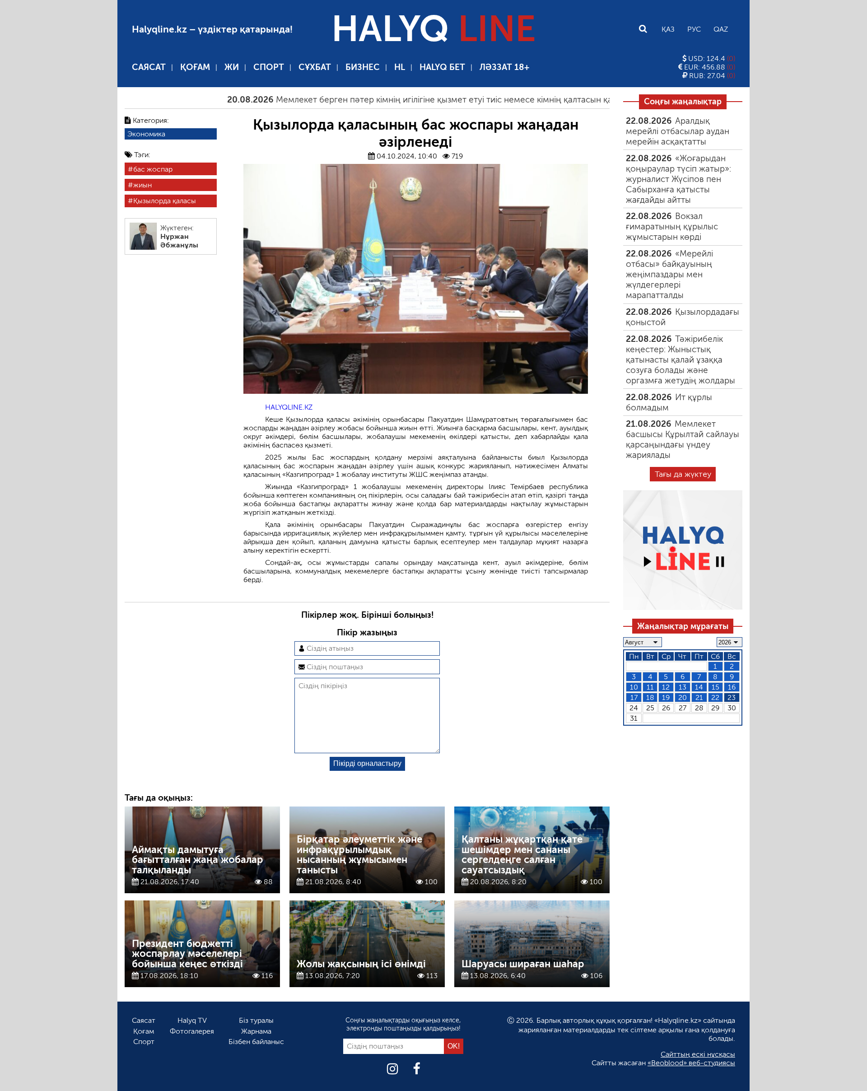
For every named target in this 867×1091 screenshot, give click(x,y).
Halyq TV (192, 1020)
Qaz (720, 29)
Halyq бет (442, 67)
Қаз (668, 29)
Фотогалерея (192, 1031)
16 (732, 687)
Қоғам (195, 67)
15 (715, 687)
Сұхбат (314, 67)
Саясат (149, 67)
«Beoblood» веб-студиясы (691, 1062)
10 (634, 687)
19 (666, 697)
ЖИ (231, 67)
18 (650, 697)
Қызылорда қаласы (164, 200)
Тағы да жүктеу (683, 474)
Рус (694, 29)
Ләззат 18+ (504, 67)
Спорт (268, 67)
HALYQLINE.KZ (288, 407)
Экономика (146, 134)
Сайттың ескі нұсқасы (698, 1054)
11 (650, 687)
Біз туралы (256, 1020)
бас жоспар (152, 169)
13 (682, 687)
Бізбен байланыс (256, 1041)
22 (715, 697)
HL (399, 67)
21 (699, 697)
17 (634, 697)
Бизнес (362, 67)
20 (682, 697)
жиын (142, 185)
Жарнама (256, 1031)
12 (666, 687)
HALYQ (433, 29)
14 (699, 687)
